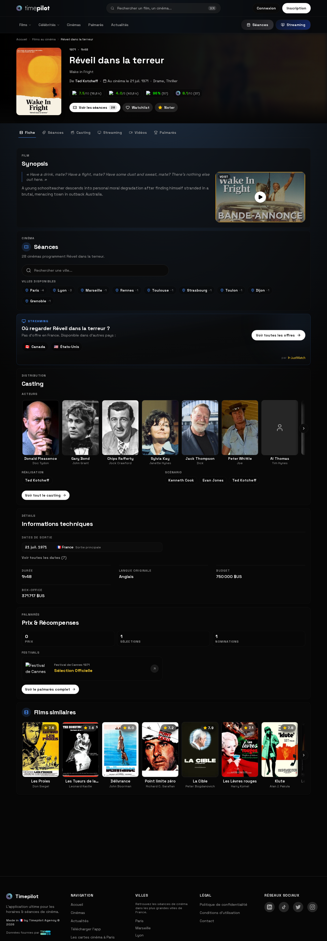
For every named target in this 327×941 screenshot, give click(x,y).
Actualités (120, 24)
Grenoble (40, 301)
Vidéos (141, 132)
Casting (83, 132)
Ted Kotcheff (86, 81)
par (284, 358)
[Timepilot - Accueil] (33, 8)
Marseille (96, 290)
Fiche (30, 132)
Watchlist (140, 107)
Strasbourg (199, 290)
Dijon (262, 290)
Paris (37, 290)
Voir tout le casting (43, 495)
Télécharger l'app (86, 929)
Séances (260, 24)
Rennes (129, 290)
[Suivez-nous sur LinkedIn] (269, 907)
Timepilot (27, 896)
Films (23, 24)
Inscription (296, 8)
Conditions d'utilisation (220, 912)
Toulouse (162, 290)
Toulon (233, 290)
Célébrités (47, 24)
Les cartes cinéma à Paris (93, 937)
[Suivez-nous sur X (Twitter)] (298, 907)
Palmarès (95, 24)
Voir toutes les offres (275, 335)
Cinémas (74, 24)
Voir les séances (97, 107)
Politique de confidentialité (223, 904)
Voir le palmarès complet (47, 689)
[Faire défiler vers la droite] (303, 428)
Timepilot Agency (42, 920)
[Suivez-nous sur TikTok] (284, 907)
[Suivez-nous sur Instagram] (312, 907)
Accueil (77, 904)
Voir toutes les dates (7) (44, 557)
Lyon (65, 290)
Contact (207, 921)
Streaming (296, 24)
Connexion (266, 8)
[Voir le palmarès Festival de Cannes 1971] (154, 669)
